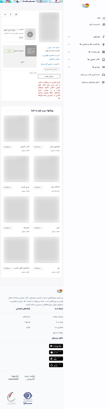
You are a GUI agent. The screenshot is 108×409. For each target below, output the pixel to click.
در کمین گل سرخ (47, 64)
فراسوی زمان (54, 146)
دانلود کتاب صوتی (53, 47)
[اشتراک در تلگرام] (5, 14)
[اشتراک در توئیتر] (16, 14)
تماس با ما (59, 322)
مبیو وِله (26, 227)
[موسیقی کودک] (31, 2)
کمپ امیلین (24, 146)
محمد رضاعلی (54, 59)
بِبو (58, 268)
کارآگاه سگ (55, 187)
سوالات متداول (58, 332)
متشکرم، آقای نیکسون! (21, 268)
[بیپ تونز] (85, 5)
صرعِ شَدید (25, 187)
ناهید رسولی (25, 150)
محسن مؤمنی (49, 55)
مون (57, 227)
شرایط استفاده (58, 316)
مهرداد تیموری (55, 150)
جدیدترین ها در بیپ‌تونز (90, 74)
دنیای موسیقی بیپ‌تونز (91, 82)
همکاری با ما (59, 327)
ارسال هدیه (49, 76)
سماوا (31, 73)
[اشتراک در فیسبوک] (10, 14)
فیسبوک (27, 322)
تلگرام (28, 327)
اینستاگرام (26, 316)
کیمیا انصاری (55, 191)
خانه (98, 18)
